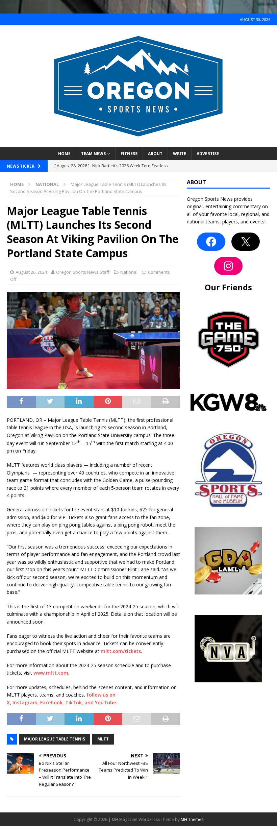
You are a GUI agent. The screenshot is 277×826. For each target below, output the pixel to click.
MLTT (103, 739)
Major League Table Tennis (54, 739)
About (155, 153)
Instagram (24, 702)
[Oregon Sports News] (138, 143)
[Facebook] (211, 242)
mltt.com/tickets (121, 651)
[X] (245, 242)
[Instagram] (228, 266)
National (128, 272)
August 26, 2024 (31, 272)
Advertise (208, 153)
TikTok (73, 702)
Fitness (129, 153)
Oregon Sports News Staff (82, 272)
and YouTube (100, 702)
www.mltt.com (50, 673)
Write (179, 153)
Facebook (51, 702)
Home (64, 153)
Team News (93, 153)
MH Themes (192, 819)
